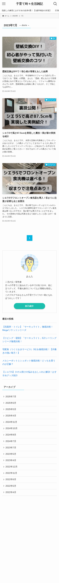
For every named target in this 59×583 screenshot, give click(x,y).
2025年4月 (11, 415)
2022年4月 (11, 492)
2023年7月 (11, 447)
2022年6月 (11, 479)
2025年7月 (11, 396)
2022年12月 (11, 467)
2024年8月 (11, 435)
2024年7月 (11, 441)
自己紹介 (29, 306)
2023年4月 (11, 460)
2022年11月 (11, 473)
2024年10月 (11, 428)
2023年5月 (11, 454)
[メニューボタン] (4, 4)
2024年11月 (11, 422)
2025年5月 (11, 409)
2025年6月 (11, 403)
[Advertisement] (29, 531)
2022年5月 (11, 486)
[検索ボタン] (55, 4)
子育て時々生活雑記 (29, 3)
